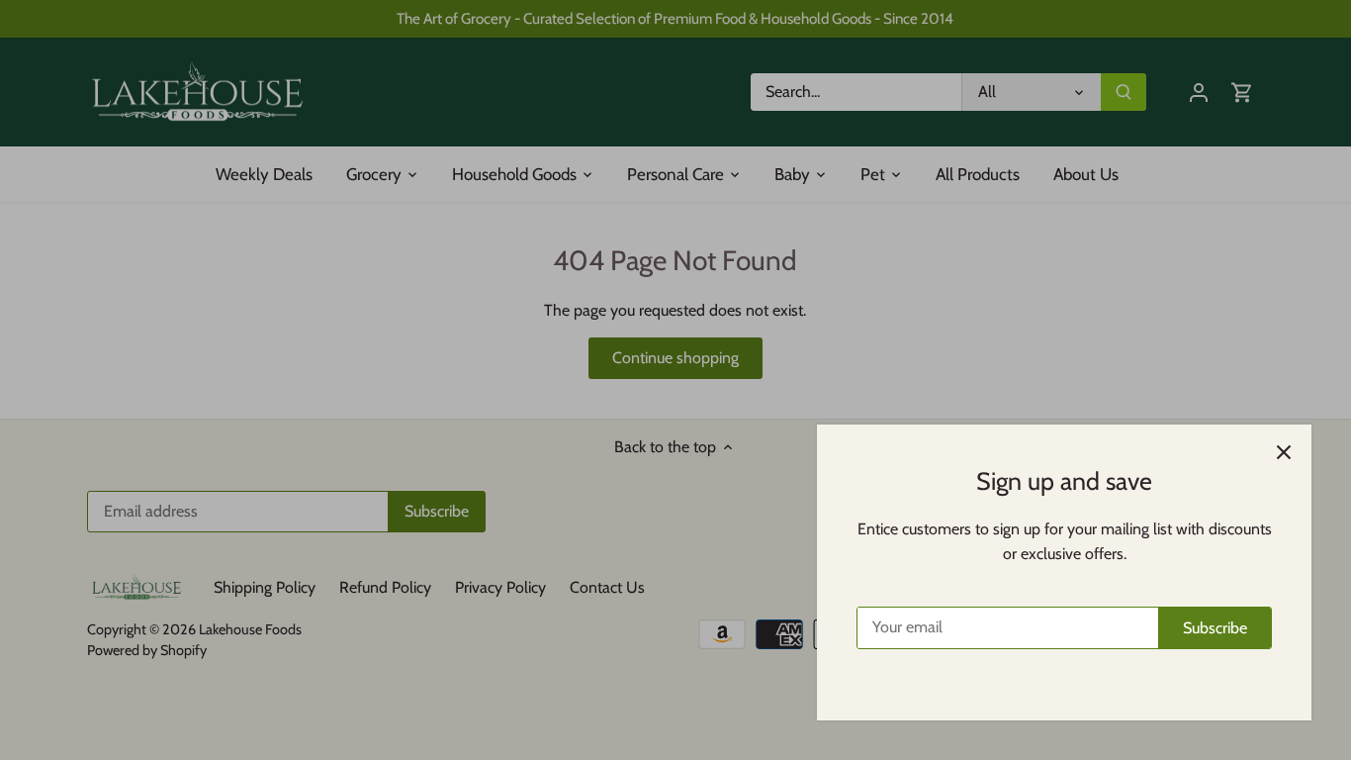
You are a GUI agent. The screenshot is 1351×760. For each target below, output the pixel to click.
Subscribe (1215, 627)
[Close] (1284, 452)
